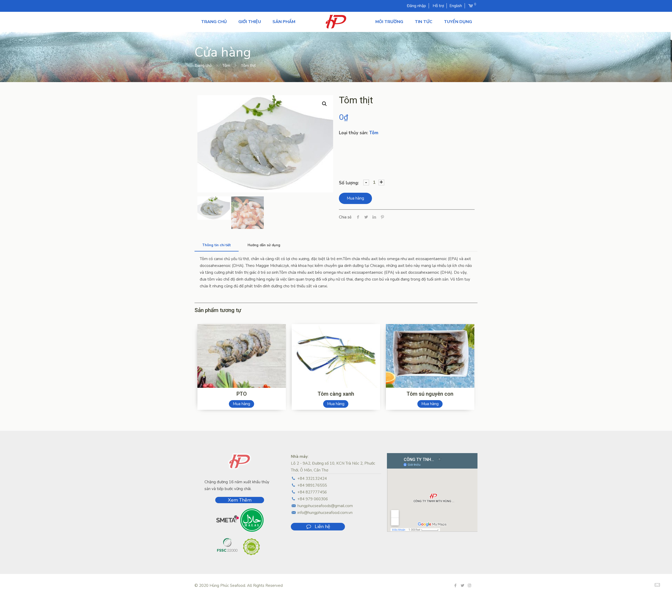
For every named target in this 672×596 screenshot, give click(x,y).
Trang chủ (203, 65)
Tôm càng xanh (336, 394)
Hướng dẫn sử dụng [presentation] (264, 245)
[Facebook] (455, 585)
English (455, 5)
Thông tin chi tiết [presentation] (216, 245)
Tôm (226, 65)
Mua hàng (355, 198)
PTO (242, 394)
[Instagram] (469, 585)
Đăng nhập (416, 5)
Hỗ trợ (438, 5)
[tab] (217, 245)
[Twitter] (462, 585)
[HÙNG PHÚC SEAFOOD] (336, 22)
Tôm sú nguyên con (430, 394)
